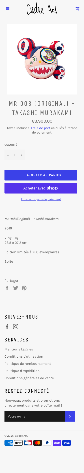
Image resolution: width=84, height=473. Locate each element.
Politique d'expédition (22, 371)
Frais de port (40, 128)
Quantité (10, 144)
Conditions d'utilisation (23, 356)
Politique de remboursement (27, 363)
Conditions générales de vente (29, 378)
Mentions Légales (18, 349)
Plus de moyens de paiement (41, 199)
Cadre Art (21, 435)
